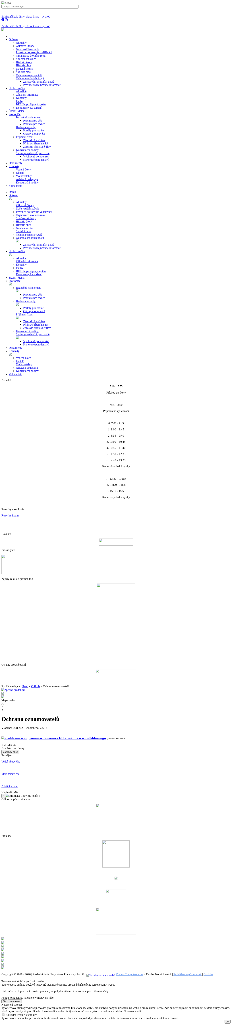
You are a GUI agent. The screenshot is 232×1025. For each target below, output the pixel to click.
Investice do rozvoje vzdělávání (34, 52)
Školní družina (17, 251)
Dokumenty (15, 347)
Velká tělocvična (10, 761)
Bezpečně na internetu (28, 117)
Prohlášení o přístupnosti (187, 974)
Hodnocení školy (26, 127)
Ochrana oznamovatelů (29, 75)
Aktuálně (21, 91)
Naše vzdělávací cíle (27, 49)
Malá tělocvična (10, 773)
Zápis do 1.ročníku (34, 140)
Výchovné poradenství (36, 156)
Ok (4, 1001)
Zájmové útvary (25, 45)
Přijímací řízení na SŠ (35, 143)
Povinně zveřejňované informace (42, 84)
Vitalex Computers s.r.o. (129, 974)
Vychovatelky (24, 176)
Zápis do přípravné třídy (37, 146)
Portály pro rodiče (33, 130)
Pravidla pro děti (32, 120)
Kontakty (21, 97)
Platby (19, 101)
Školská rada (23, 71)
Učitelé (20, 172)
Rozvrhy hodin (10, 515)
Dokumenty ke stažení (29, 107)
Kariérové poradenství (36, 159)
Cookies (208, 974)
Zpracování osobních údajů (38, 81)
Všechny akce (10, 752)
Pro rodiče (14, 280)
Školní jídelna (16, 277)
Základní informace (27, 94)
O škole (13, 195)
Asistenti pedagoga (27, 179)
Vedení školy (23, 169)
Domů (12, 191)
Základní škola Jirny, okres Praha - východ (25, 16)
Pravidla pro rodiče (34, 123)
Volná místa (15, 374)
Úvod (25, 686)
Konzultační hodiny (27, 149)
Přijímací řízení (24, 136)
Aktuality (21, 42)
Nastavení (15, 1001)
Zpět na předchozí (14, 689)
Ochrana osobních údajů (30, 78)
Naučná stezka (24, 68)
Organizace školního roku (30, 55)
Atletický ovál (9, 786)
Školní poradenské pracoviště (32, 153)
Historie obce (23, 65)
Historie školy (24, 62)
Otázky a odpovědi (34, 133)
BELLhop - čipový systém (31, 104)
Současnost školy (26, 58)
